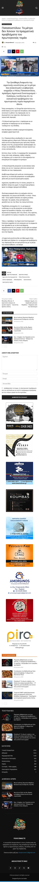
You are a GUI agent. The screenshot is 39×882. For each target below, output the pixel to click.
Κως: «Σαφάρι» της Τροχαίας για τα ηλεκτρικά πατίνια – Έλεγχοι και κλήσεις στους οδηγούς (24, 338)
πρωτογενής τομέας (8, 282)
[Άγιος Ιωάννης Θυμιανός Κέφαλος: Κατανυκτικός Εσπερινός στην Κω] (7, 320)
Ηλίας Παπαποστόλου (24, 277)
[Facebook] (9, 51)
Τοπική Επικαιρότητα (12, 18)
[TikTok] (19, 868)
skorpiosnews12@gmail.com (26, 852)
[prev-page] (3, 346)
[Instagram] (15, 868)
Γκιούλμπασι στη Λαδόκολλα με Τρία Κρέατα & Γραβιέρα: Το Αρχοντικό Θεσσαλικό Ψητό (24, 672)
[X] (13, 51)
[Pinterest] (18, 51)
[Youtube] (28, 868)
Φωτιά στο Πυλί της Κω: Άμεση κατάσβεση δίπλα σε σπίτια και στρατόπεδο (23, 329)
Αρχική (3, 18)
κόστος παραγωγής (7, 279)
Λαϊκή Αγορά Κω (18, 279)
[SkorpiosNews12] (3, 42)
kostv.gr (9, 272)
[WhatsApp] (22, 51)
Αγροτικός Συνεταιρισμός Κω (10, 277)
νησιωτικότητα (27, 279)
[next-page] (6, 346)
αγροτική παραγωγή (12, 274)
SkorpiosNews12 (10, 42)
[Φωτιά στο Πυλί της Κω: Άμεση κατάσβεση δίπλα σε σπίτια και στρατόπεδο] (7, 330)
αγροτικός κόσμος (23, 274)
